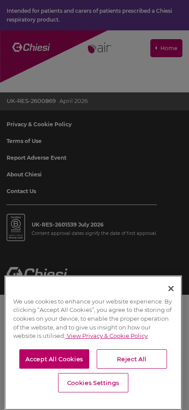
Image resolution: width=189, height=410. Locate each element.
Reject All (132, 358)
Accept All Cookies (54, 358)
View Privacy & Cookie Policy (106, 335)
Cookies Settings (93, 382)
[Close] (171, 288)
